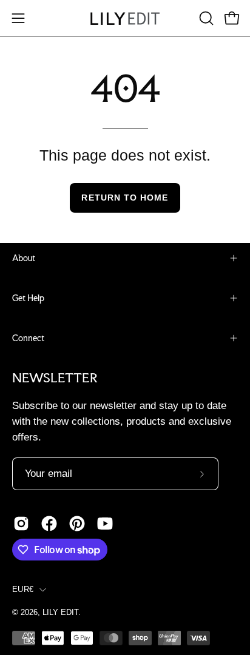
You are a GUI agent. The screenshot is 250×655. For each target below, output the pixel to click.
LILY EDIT (60, 612)
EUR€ (22, 589)
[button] (205, 18)
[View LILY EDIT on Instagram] (21, 523)
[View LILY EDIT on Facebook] (49, 523)
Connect (28, 338)
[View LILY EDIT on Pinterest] (77, 523)
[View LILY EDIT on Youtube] (105, 523)
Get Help (28, 298)
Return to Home (124, 197)
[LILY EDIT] (125, 18)
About (23, 258)
